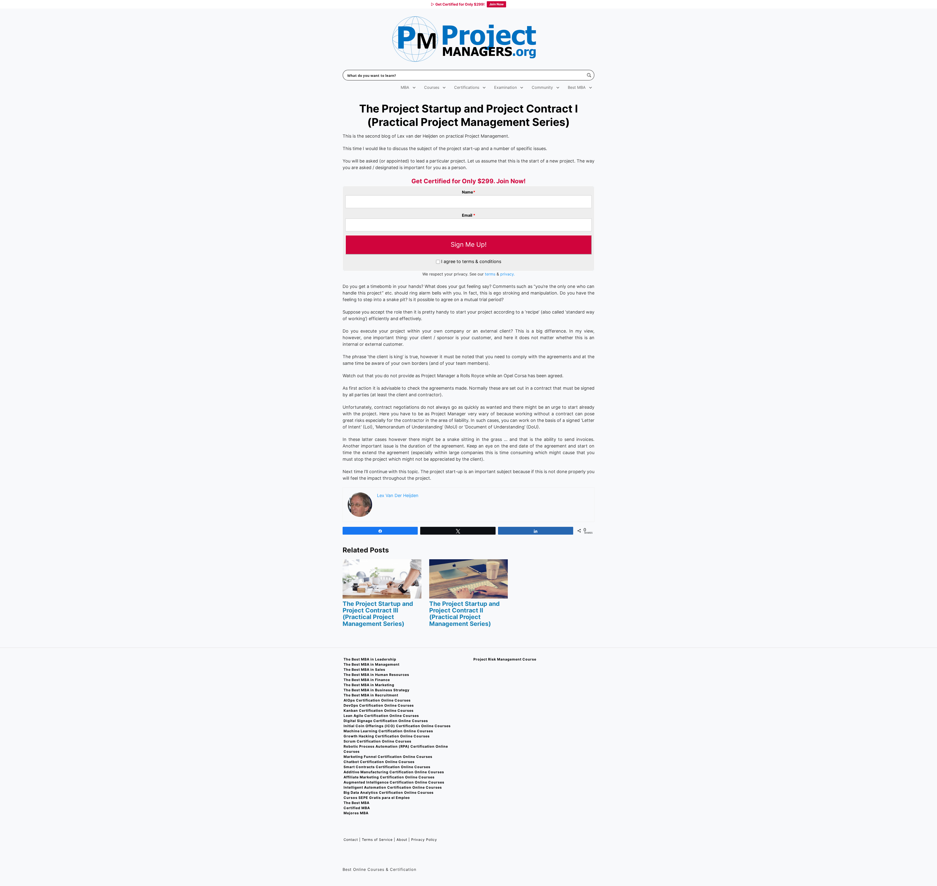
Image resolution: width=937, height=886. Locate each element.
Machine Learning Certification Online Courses (388, 731)
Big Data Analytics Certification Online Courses (389, 792)
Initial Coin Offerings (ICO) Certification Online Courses (397, 726)
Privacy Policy (424, 839)
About (402, 839)
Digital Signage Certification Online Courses (386, 721)
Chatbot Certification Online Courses (379, 762)
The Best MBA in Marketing (369, 685)
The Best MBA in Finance (367, 680)
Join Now (496, 4)
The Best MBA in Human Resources (376, 674)
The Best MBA (356, 803)
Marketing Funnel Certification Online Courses (388, 756)
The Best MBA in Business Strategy (376, 690)
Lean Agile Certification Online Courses (381, 715)
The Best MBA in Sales (364, 669)
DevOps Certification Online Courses (379, 705)
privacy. (507, 274)
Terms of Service (377, 839)
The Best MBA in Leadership (370, 659)
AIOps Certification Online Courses (377, 700)
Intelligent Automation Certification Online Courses (393, 787)
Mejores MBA (356, 813)
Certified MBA (357, 808)
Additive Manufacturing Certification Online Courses (394, 772)
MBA (405, 87)
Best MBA (577, 87)
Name (468, 192)
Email (468, 215)
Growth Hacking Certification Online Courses (387, 736)
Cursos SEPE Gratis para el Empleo (377, 797)
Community (542, 87)
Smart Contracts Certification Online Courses (387, 767)
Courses (431, 87)
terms (490, 274)
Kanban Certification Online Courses (379, 710)
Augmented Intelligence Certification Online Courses (394, 782)
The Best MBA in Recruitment (371, 695)
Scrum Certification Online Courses (377, 741)
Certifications (466, 87)
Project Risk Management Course (504, 659)
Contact (351, 839)
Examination (505, 87)
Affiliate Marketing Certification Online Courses (389, 777)
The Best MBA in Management (371, 664)
